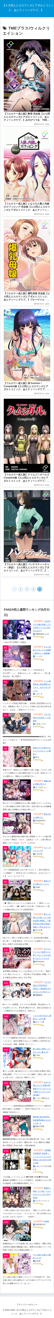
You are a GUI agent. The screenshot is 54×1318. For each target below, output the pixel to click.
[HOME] (17, 1230)
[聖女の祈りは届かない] (17, 823)
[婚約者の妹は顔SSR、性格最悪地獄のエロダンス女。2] (17, 1125)
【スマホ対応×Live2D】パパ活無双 (42, 717)
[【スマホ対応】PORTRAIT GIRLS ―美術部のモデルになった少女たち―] (17, 991)
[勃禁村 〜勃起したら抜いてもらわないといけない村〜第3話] (17, 1197)
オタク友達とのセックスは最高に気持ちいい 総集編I (42, 650)
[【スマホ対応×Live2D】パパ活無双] (17, 723)
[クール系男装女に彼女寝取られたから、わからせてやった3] (17, 690)
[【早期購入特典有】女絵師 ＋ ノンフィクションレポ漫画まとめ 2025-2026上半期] (17, 1159)
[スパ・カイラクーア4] (17, 856)
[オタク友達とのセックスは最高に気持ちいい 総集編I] (17, 656)
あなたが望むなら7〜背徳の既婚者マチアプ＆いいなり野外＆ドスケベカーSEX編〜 (42, 1088)
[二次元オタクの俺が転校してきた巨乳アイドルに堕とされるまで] (17, 629)
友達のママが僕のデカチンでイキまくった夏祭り (42, 751)
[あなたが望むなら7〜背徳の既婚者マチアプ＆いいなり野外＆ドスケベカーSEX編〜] (17, 1091)
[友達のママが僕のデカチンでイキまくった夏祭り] (17, 756)
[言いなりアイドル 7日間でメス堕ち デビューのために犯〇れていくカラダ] (17, 957)
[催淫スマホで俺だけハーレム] (17, 889)
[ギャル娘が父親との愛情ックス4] (17, 1263)
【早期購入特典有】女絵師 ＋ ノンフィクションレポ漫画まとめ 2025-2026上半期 (42, 1156)
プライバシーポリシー (27, 1304)
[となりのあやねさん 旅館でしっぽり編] (17, 1024)
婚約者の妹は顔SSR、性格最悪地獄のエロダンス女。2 (42, 1120)
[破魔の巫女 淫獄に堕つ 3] (17, 789)
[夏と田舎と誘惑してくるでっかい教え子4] (17, 1057)
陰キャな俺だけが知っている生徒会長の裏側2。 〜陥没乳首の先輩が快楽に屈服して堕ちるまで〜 (42, 920)
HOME (46, 1221)
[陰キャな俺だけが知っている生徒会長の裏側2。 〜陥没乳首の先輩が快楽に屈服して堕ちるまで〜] (17, 923)
